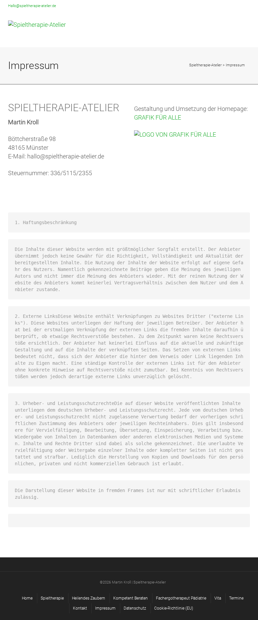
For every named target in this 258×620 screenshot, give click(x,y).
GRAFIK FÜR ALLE (157, 117)
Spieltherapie (52, 598)
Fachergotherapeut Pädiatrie (181, 598)
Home (27, 598)
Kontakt (80, 608)
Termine (236, 598)
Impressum (105, 608)
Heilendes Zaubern (88, 598)
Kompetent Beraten (130, 598)
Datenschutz (135, 608)
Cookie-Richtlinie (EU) (173, 608)
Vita (217, 598)
